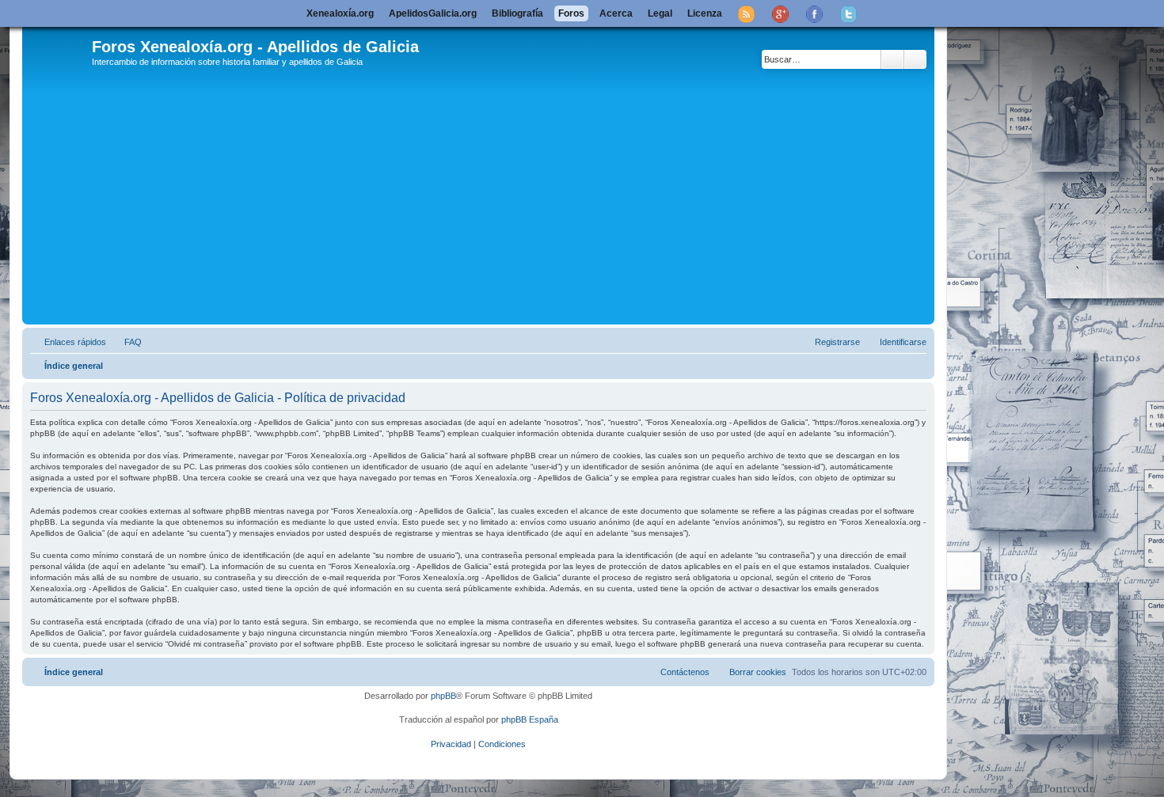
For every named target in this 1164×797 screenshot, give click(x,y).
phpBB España (529, 719)
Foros (571, 13)
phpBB (443, 695)
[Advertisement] (501, 202)
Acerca (616, 13)
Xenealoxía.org (340, 13)
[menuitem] (126, 341)
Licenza (704, 13)
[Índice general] (59, 54)
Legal (660, 13)
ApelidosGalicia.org (433, 13)
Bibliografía (517, 13)
